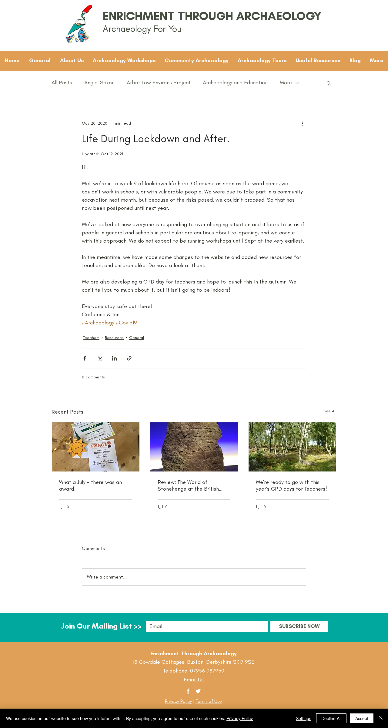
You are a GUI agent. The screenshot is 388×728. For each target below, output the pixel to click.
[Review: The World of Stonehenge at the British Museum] (194, 446)
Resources (114, 337)
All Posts (62, 82)
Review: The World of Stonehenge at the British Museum (188, 485)
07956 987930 (207, 670)
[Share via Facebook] (85, 358)
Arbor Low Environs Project (159, 82)
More (286, 82)
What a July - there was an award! (90, 485)
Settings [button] (303, 718)
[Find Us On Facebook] (188, 691)
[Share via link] (129, 358)
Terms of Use (209, 701)
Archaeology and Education (235, 82)
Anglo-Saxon (99, 82)
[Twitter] (198, 691)
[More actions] (302, 123)
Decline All (331, 718)
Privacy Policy (178, 701)
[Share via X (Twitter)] (99, 358)
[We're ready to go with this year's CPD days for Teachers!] (292, 446)
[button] (329, 82)
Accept (361, 718)
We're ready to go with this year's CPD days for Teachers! (291, 485)
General (136, 337)
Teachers (91, 337)
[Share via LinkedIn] (114, 358)
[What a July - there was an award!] (95, 446)
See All (329, 411)
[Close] (380, 718)
